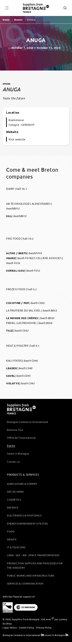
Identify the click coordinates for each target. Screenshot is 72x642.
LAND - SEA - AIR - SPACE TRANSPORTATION (33, 555)
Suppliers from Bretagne (25, 619)
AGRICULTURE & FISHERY (22, 483)
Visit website (17, 139)
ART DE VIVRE (15, 491)
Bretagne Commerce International (27, 421)
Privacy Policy (44, 627)
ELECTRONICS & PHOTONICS (24, 515)
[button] (7, 8)
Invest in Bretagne (18, 453)
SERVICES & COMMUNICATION (25, 583)
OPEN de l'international (21, 437)
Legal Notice (10, 627)
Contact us (13, 461)
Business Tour (15, 429)
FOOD (10, 531)
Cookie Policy (26, 627)
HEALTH (11, 539)
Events (11, 445)
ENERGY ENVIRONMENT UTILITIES (27, 523)
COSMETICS (14, 499)
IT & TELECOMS (16, 547)
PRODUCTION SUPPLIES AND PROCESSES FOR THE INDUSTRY (35, 565)
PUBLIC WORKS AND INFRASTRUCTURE (31, 575)
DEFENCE (12, 507)
